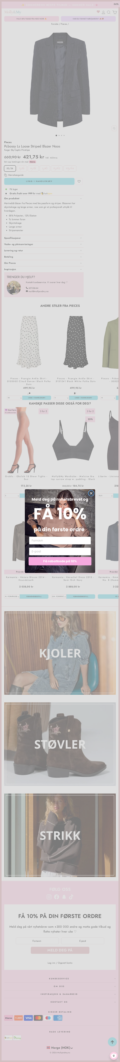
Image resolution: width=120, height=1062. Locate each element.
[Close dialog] (91, 493)
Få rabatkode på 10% (60, 561)
